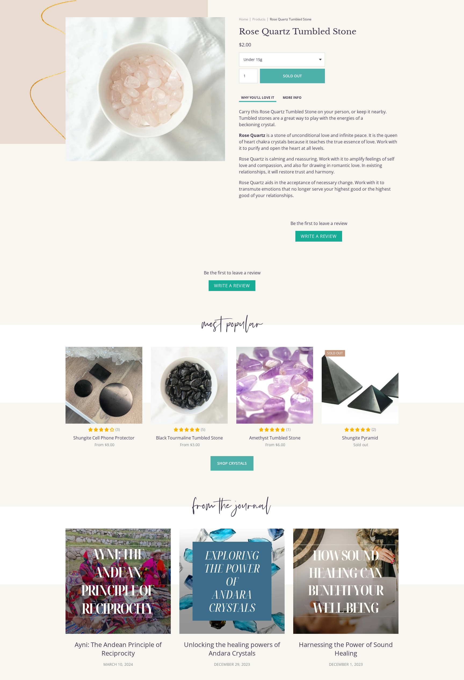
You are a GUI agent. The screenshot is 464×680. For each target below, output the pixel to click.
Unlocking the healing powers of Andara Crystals (232, 648)
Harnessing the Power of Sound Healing (346, 648)
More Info (292, 97)
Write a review (318, 236)
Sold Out (292, 75)
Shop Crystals (232, 463)
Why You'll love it (257, 97)
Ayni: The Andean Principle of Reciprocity (118, 648)
